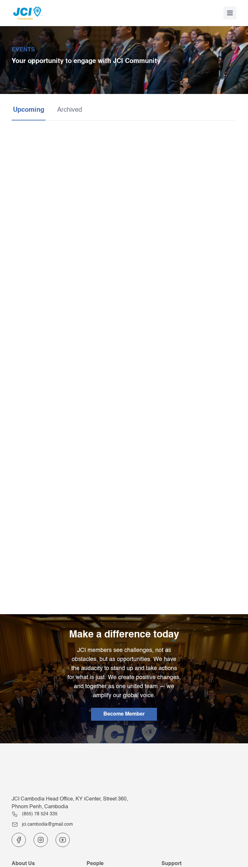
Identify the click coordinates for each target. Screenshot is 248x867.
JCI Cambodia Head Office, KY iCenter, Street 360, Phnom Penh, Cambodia (70, 803)
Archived (69, 110)
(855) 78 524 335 (39, 814)
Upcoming (28, 110)
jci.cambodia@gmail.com (47, 824)
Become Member (124, 714)
